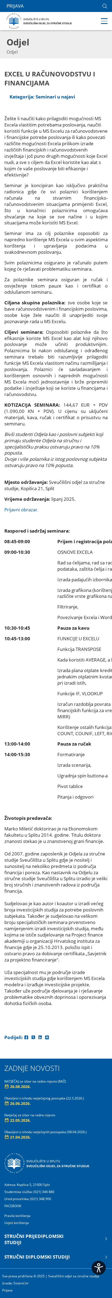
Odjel (12, 52)
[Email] (47, 1037)
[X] (33, 1037)
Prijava (15, 6)
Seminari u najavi (55, 97)
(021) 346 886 (43, 1191)
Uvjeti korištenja (16, 1223)
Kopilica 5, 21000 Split (33, 1184)
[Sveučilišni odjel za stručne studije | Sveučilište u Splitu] (39, 20)
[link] (105, 6)
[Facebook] (26, 1037)
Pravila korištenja (17, 1216)
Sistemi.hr (21, 1283)
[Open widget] (99, 1268)
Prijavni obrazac (21, 509)
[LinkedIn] (40, 1037)
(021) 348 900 (40, 1199)
